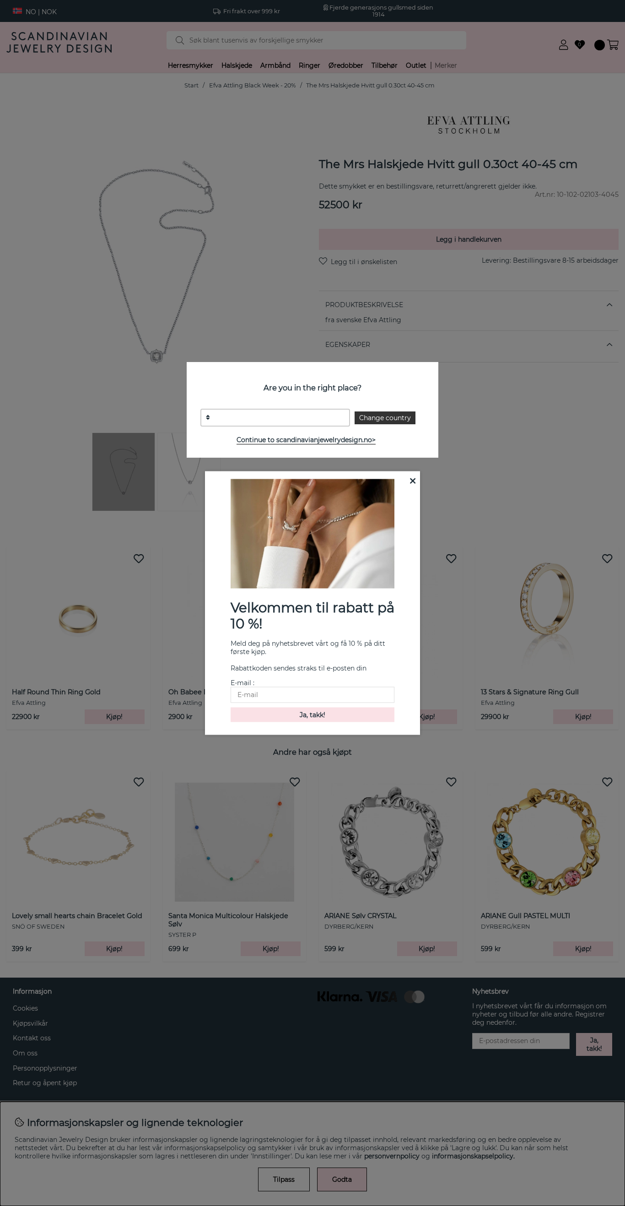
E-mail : (242, 683)
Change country (385, 418)
